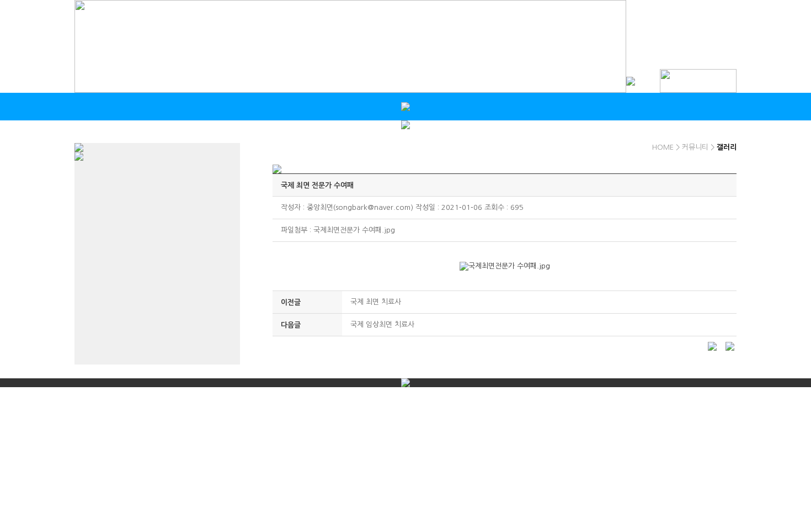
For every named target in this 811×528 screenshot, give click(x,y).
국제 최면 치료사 (375, 301)
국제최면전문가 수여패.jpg (354, 230)
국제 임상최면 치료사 (382, 324)
